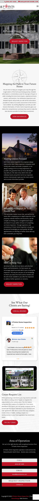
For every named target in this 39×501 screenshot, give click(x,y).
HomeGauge (15, 498)
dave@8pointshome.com (19, 474)
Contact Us (19, 484)
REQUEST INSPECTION (19, 41)
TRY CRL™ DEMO (10, 422)
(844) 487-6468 (11, 1)
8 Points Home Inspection (22, 322)
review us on (16, 333)
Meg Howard (16, 339)
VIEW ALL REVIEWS (19, 311)
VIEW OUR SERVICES (19, 116)
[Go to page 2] (19, 358)
